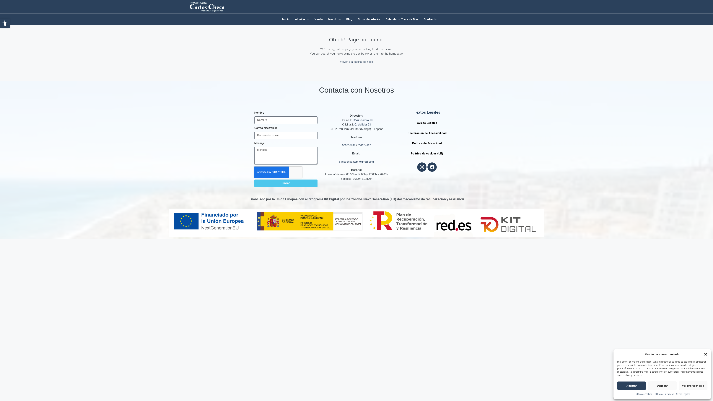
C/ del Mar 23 (362, 124)
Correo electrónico (266, 128)
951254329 (364, 145)
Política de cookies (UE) (427, 153)
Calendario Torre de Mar (402, 19)
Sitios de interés (369, 19)
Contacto (430, 19)
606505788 (348, 145)
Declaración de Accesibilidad (427, 133)
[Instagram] (422, 167)
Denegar (662, 385)
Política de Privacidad (664, 394)
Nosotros (334, 19)
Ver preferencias (693, 385)
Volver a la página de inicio (356, 61)
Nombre (259, 112)
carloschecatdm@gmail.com (356, 161)
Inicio (285, 19)
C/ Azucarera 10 (362, 120)
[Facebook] (432, 167)
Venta (319, 19)
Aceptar (631, 385)
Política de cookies (643, 394)
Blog (349, 19)
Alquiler (300, 19)
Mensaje (259, 143)
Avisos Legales (683, 394)
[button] (5, 23)
